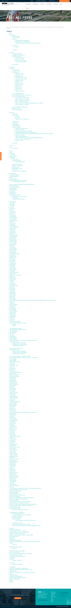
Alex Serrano (12, 284)
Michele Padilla (13, 360)
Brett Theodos (13, 260)
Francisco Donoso (14, 477)
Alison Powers (13, 368)
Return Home (16, 3)
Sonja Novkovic (13, 201)
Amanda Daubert (13, 189)
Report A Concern (19, 140)
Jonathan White (13, 316)
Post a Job (17, 117)
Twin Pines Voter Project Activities (20, 509)
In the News (15, 148)
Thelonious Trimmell (14, 476)
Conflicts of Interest (19, 129)
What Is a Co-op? (16, 108)
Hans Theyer (12, 288)
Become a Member (16, 160)
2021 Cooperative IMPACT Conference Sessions (20, 501)
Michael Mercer (13, 377)
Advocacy (12, 52)
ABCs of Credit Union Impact (21, 101)
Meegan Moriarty (13, 413)
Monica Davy (12, 433)
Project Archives (13, 156)
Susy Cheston (13, 460)
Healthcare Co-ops (19, 80)
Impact (11, 152)
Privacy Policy (12, 606)
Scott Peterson (13, 212)
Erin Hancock (12, 408)
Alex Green (12, 333)
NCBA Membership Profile (15, 540)
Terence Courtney (13, 453)
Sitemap (8, 606)
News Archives (13, 173)
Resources (12, 68)
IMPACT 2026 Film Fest (15, 552)
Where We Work (16, 36)
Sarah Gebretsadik (14, 285)
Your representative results (16, 328)
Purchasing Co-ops (19, 84)
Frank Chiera (12, 208)
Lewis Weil (12, 424)
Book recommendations (17, 109)
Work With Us (15, 45)
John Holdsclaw (13, 216)
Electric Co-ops (18, 89)
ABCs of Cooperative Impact (18, 96)
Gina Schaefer (13, 293)
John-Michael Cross (14, 365)
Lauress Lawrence (13, 449)
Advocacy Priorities (16, 56)
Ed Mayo (11, 209)
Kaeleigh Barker (13, 188)
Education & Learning (17, 164)
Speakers (14, 324)
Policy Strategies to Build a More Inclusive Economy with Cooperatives (25, 488)
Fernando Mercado (14, 420)
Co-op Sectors (15, 72)
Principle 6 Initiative (14, 500)
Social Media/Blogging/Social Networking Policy (26, 132)
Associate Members (14, 176)
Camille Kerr (12, 280)
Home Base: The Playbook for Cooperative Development (22, 572)
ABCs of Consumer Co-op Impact (22, 100)
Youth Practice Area (14, 341)
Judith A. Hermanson (14, 272)
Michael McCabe (13, 241)
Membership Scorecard (17, 168)
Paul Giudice (12, 205)
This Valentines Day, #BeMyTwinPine (18, 329)
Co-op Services (15, 69)
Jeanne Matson (13, 192)
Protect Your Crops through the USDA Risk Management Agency (26, 525)
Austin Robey (12, 421)
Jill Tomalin (12, 261)
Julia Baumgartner (13, 236)
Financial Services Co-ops (21, 77)
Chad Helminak (13, 484)
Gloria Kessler (13, 308)
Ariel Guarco (12, 400)
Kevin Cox (12, 301)
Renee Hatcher (13, 373)
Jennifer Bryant (13, 225)
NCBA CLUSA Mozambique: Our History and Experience (22, 497)
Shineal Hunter (13, 312)
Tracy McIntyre (13, 441)
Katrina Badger (13, 309)
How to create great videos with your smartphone (21, 553)
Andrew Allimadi (13, 240)
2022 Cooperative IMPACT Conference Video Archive (21, 505)
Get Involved (15, 64)
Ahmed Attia (12, 393)
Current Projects (16, 37)
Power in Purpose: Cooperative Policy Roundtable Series (22, 184)
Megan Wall (12, 457)
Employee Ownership (20, 57)
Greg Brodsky (13, 264)
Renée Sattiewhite (14, 472)
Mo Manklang (12, 292)
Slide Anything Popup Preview (16, 348)
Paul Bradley (12, 265)
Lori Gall (11, 281)
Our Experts (15, 49)
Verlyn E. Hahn (13, 257)
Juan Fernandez (13, 332)
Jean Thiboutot (13, 248)
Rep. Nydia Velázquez (14, 485)
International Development (21, 61)
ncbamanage (12, 557)
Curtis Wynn (12, 432)
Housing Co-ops (18, 81)
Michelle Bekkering (14, 461)
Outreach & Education (17, 517)
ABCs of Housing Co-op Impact (22, 97)
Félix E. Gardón (13, 404)
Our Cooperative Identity (18, 93)
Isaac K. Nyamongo (14, 392)
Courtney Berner (13, 217)
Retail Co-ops (18, 88)
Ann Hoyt (12, 468)
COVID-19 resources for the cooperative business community (23, 340)
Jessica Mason (13, 417)
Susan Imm (12, 221)
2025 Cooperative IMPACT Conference (18, 180)
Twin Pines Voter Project (15, 508)
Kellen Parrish (13, 473)
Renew (11, 580)
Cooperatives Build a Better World (17, 556)
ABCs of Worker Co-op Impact (22, 104)
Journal (11, 145)
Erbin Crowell (12, 297)
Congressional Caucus (17, 53)
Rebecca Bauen (13, 405)
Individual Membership (20, 161)
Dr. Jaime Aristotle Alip (15, 401)
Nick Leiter (12, 428)
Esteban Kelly (13, 277)
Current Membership (14, 185)
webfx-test (12, 537)
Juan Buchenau (13, 389)
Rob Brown (12, 233)
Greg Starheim (13, 448)
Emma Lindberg (13, 337)
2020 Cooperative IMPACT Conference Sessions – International (24, 357)
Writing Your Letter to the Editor (19, 196)
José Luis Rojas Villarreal (15, 321)
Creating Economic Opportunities (22, 41)
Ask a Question (63, 594)
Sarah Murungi (13, 385)
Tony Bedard (12, 273)
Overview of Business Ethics (21, 128)
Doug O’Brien (12, 289)
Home (11, 33)
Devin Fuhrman (13, 228)
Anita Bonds (12, 224)
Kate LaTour (12, 364)
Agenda (14, 325)
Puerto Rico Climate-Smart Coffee (17, 533)
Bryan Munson (13, 193)
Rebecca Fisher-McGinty (15, 361)
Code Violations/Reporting (21, 136)
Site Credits (12, 153)
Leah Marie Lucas (13, 381)
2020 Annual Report (14, 492)
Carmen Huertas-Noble (14, 376)
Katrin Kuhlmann (13, 269)
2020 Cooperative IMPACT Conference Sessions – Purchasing (23, 412)
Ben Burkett (12, 317)
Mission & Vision (15, 121)
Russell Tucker (13, 232)
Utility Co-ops (18, 85)
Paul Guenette (13, 252)
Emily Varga (12, 296)
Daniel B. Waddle (13, 249)
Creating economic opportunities (19, 352)
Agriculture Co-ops (19, 73)
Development (53, 593)
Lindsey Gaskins (13, 480)
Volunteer (17, 116)
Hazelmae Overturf (14, 456)
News (52, 600)
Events (52, 601)
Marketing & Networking (17, 165)
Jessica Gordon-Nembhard (15, 372)
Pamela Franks (13, 313)
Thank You (14, 544)
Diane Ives (12, 320)
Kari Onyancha (13, 237)
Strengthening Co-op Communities (17, 512)
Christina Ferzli (13, 268)
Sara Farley (12, 245)
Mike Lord (12, 213)
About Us (27, 8)
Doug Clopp (12, 440)
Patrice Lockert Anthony (15, 436)
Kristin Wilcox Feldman (15, 253)
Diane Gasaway (13, 452)
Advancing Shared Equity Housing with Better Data (21, 569)
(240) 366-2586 (41, 596)
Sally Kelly (12, 204)
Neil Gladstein (13, 464)
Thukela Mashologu (14, 397)
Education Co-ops (19, 76)
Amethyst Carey (13, 256)
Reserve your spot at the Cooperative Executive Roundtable (23, 504)
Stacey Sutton (13, 465)
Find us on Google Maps (42, 597)
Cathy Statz (12, 229)
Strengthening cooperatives (18, 353)
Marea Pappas (13, 388)
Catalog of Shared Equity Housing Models (19, 568)
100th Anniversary (16, 125)
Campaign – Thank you (17, 560)
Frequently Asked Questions (16, 576)
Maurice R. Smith (13, 429)
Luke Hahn (12, 416)
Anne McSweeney (13, 220)
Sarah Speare (12, 425)
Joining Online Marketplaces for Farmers (21, 524)
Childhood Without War (15, 529)
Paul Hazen (12, 369)
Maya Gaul (12, 276)
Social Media (15, 197)
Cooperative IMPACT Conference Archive (19, 489)
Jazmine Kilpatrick (14, 444)
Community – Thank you (17, 564)
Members (11, 581)
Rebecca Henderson (14, 384)
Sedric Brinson (13, 445)
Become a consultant (17, 516)
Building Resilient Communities (22, 40)
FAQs (11, 573)
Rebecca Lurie (13, 409)
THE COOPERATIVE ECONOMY (19, 181)
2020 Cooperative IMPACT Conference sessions (20, 356)
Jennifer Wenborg (13, 304)
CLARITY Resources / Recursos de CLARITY (19, 532)
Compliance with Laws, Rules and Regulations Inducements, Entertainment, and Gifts (34, 133)
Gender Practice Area (14, 349)
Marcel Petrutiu (13, 244)
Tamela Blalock (13, 380)
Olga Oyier (12, 437)
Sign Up (17, 598)
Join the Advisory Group (17, 513)
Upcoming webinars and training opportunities (25, 520)
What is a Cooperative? (15, 496)
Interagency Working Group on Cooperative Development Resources (25, 541)
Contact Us (14, 113)
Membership (12, 157)
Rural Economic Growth (20, 60)
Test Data (12, 528)
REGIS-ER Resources (14, 493)
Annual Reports (15, 124)
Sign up (11, 177)
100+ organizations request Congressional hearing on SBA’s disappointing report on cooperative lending (33, 300)
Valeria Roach (13, 469)
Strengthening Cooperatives (18, 345)
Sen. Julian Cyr (13, 305)
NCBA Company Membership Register (18, 577)
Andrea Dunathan (13, 396)
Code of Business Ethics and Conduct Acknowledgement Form (29, 137)
